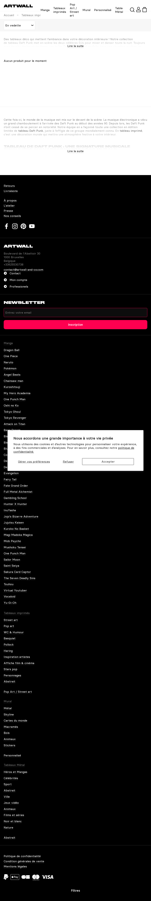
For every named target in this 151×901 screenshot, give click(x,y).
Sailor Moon (12, 559)
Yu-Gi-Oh (10, 602)
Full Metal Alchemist (18, 491)
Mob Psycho (12, 541)
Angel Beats (12, 374)
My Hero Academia (17, 393)
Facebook (6, 226)
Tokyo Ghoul (12, 411)
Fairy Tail (10, 479)
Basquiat (9, 638)
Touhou (8, 584)
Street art (11, 620)
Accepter (108, 461)
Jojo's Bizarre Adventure (21, 516)
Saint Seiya (11, 565)
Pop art (9, 626)
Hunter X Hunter (15, 504)
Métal (8, 708)
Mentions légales (15, 866)
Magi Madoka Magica (18, 535)
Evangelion (11, 473)
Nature (8, 827)
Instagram (15, 226)
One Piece (11, 356)
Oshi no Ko (11, 405)
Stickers (9, 745)
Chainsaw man (13, 381)
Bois (7, 733)
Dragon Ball (11, 350)
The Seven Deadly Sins (19, 578)
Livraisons (11, 191)
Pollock (9, 644)
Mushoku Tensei (15, 547)
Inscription (75, 324)
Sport (8, 784)
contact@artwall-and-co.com (23, 269)
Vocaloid (9, 596)
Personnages (12, 675)
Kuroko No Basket (16, 529)
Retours (9, 186)
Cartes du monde (15, 720)
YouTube (32, 226)
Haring (8, 651)
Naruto (8, 362)
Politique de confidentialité (22, 856)
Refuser (68, 461)
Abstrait (9, 681)
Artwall (18, 6)
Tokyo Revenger (15, 417)
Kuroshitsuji (12, 387)
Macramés (11, 727)
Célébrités (11, 778)
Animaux (10, 739)
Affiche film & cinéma (19, 663)
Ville (7, 796)
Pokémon (10, 368)
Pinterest (23, 226)
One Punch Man (14, 399)
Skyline (9, 714)
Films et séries (14, 815)
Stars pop (10, 669)
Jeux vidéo (11, 802)
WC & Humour (14, 632)
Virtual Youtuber (15, 590)
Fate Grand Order (16, 485)
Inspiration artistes (17, 657)
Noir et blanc (13, 821)
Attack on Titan (14, 424)
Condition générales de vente (24, 861)
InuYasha (10, 510)
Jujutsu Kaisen (14, 522)
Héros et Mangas (15, 772)
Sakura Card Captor (17, 572)
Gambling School (15, 498)
